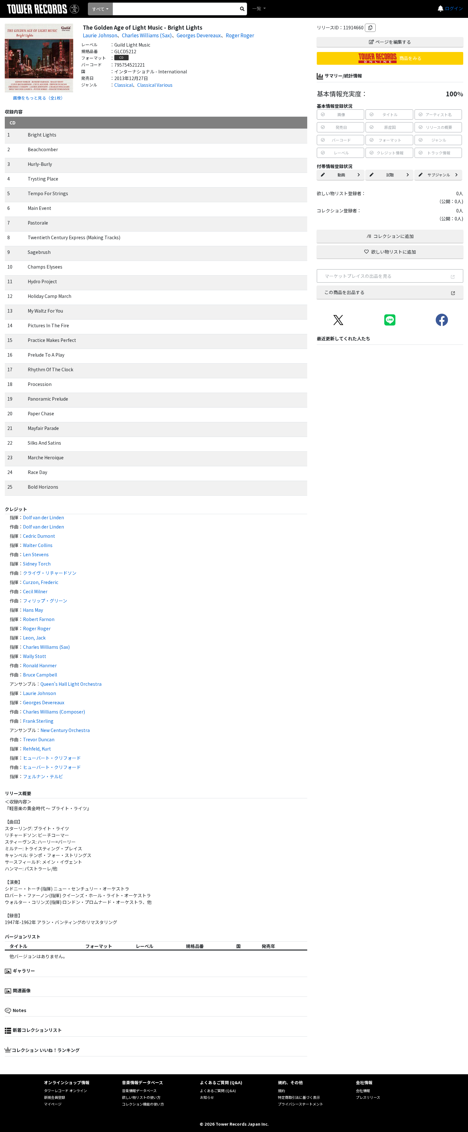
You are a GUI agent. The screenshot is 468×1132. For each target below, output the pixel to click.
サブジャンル (439, 174)
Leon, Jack (34, 637)
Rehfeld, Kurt (37, 748)
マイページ (52, 1103)
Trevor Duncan (38, 739)
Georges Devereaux (199, 35)
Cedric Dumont (39, 536)
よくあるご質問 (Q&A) (218, 1090)
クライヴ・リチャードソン (49, 573)
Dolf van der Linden (43, 517)
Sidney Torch (37, 563)
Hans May (33, 610)
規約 (281, 1090)
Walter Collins (38, 545)
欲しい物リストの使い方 (141, 1097)
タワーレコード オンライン (65, 1090)
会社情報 (363, 1090)
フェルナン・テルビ (43, 776)
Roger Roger (240, 35)
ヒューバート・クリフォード (52, 758)
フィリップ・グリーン (45, 600)
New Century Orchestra (65, 730)
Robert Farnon (38, 619)
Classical (123, 85)
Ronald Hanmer (40, 665)
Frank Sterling (38, 721)
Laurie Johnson (100, 35)
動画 (341, 174)
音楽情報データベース (139, 1090)
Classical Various (155, 85)
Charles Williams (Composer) (54, 711)
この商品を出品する (344, 292)
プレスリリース (368, 1097)
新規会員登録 (54, 1097)
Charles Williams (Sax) (147, 35)
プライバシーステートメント (300, 1103)
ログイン (454, 8)
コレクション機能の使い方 (143, 1103)
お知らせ (207, 1097)
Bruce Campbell (40, 674)
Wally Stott (34, 656)
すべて (98, 9)
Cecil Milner (35, 591)
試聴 (390, 174)
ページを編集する (393, 42)
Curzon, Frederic (40, 582)
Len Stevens (36, 554)
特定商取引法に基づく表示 (299, 1097)
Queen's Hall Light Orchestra (71, 684)
